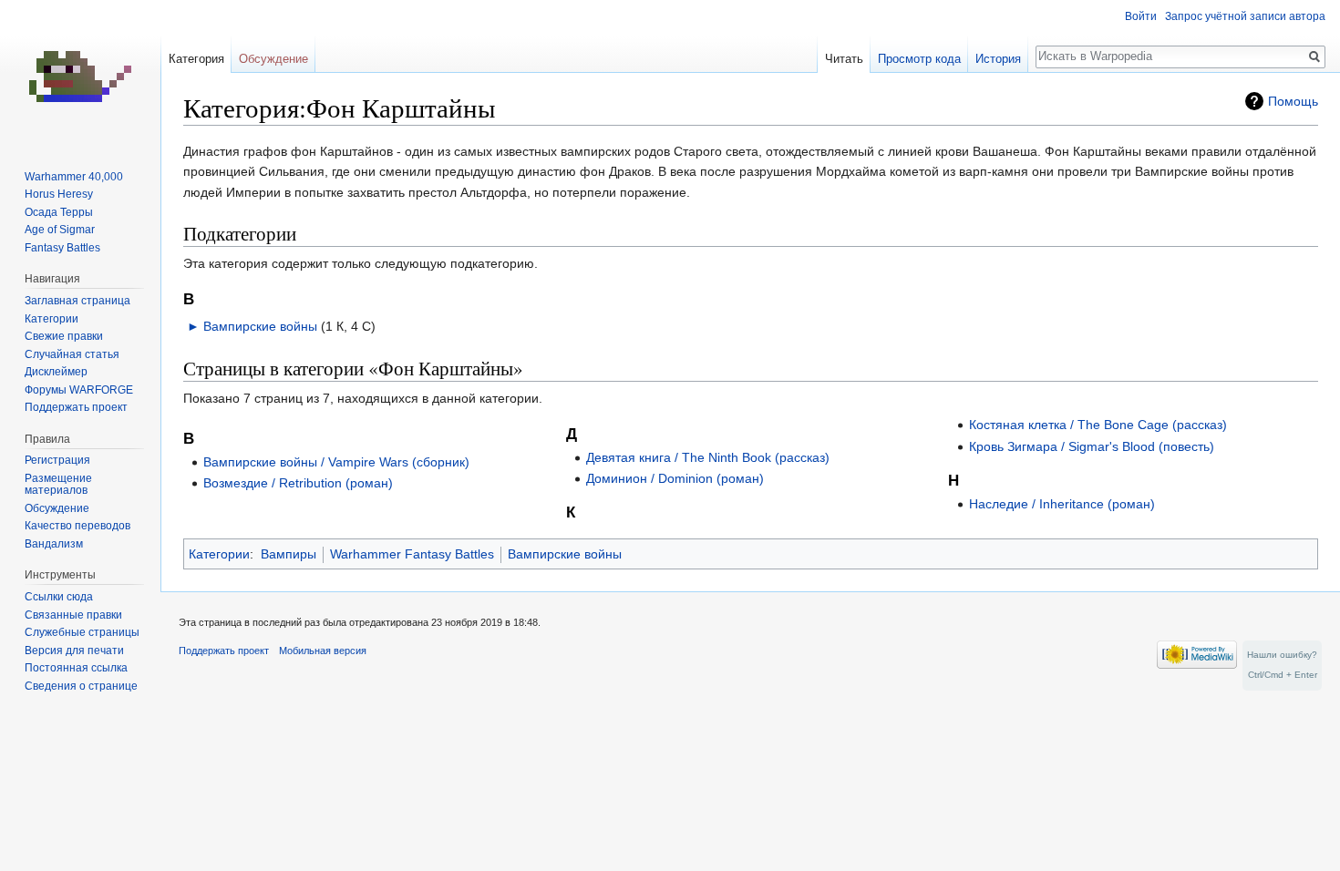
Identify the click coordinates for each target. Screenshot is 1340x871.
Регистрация (57, 460)
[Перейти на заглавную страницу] (80, 73)
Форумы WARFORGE (79, 390)
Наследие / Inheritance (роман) (1062, 504)
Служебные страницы (82, 632)
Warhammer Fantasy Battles (412, 554)
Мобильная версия (322, 650)
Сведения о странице (81, 686)
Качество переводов (77, 525)
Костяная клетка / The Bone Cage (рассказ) (1098, 424)
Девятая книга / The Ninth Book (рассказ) (708, 457)
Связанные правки (73, 615)
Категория (196, 59)
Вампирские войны (260, 326)
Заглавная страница (77, 300)
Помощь (1293, 101)
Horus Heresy (59, 194)
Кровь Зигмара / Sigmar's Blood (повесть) (1091, 446)
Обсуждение (273, 59)
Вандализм (54, 544)
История (998, 59)
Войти (1141, 16)
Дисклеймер (56, 371)
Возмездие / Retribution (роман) (298, 483)
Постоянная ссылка (76, 667)
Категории (219, 554)
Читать (844, 59)
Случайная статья (72, 354)
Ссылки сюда (59, 596)
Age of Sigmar (60, 229)
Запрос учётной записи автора (1245, 16)
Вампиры (288, 554)
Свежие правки (64, 336)
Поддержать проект (76, 407)
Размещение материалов (58, 484)
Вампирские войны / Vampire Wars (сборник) (336, 462)
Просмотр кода (919, 59)
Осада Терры (59, 212)
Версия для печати (74, 650)
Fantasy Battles (62, 247)
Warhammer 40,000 (74, 176)
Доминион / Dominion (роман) (675, 478)
